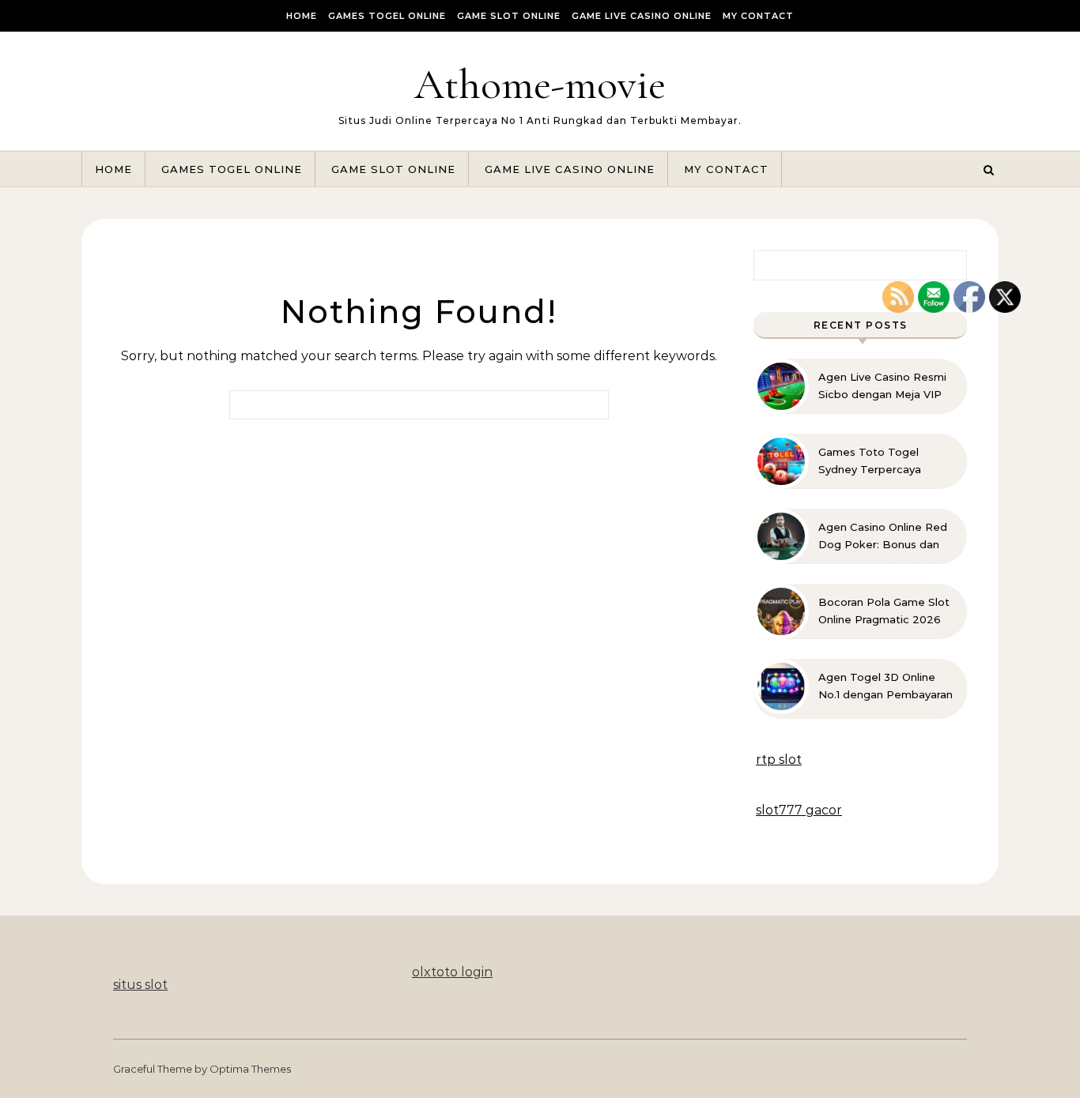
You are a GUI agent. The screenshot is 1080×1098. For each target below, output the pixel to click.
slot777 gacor (799, 810)
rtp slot (779, 759)
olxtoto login (452, 972)
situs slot (140, 984)
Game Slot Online (509, 15)
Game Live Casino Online (642, 15)
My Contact (758, 15)
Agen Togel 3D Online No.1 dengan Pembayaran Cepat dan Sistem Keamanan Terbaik (885, 686)
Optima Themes (250, 1068)
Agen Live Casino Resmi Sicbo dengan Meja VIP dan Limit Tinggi (882, 386)
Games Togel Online (387, 15)
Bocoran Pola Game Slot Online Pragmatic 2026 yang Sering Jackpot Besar (884, 611)
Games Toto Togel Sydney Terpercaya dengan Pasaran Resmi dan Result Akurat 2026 (881, 461)
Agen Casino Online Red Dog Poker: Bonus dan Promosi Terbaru (882, 536)
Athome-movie (540, 84)
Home (301, 15)
